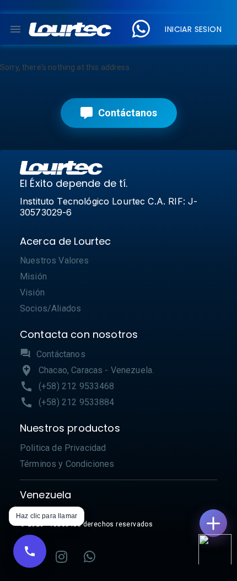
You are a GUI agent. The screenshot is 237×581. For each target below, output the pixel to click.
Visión (32, 292)
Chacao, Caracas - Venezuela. (96, 370)
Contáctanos (127, 113)
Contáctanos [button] (60, 354)
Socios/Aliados (50, 308)
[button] (70, 29)
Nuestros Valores (54, 260)
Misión (33, 276)
